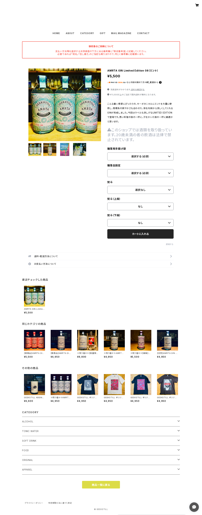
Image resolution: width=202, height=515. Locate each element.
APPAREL (27, 469)
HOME (56, 33)
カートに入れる (140, 233)
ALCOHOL (27, 421)
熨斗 (110, 182)
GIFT (102, 33)
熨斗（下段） (114, 215)
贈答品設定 (114, 165)
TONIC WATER (30, 431)
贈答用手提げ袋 (116, 148)
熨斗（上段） (114, 198)
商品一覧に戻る (101, 484)
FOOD (25, 450)
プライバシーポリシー (34, 503)
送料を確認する (138, 89)
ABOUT (70, 33)
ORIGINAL (27, 460)
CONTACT (143, 33)
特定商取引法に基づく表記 (60, 503)
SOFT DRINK (29, 440)
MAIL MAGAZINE (121, 33)
